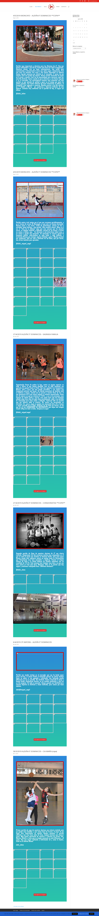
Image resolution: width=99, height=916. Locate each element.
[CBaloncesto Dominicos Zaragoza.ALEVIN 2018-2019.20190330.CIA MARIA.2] (19, 858)
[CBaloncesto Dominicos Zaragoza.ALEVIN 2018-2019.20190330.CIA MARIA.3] (19, 887)
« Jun (74, 42)
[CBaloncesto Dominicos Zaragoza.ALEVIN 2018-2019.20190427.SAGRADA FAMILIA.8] (19, 484)
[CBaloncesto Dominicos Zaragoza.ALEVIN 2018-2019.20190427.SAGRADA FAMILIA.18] (46, 455)
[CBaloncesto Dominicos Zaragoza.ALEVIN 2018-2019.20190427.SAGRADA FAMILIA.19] (60, 435)
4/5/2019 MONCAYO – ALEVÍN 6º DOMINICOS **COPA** (36, 15)
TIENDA (57, 6)
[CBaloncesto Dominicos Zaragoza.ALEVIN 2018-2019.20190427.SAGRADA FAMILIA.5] (33, 426)
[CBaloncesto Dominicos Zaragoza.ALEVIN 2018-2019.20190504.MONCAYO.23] (60, 276)
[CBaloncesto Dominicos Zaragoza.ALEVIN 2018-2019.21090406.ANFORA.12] (33, 732)
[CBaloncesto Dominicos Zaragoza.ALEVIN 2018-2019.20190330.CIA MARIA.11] (19, 868)
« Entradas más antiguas (18, 906)
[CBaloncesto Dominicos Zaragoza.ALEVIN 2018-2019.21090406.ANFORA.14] (33, 713)
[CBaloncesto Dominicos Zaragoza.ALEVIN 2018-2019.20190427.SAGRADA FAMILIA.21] (33, 445)
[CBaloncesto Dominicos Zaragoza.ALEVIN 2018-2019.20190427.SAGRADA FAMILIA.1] (33, 435)
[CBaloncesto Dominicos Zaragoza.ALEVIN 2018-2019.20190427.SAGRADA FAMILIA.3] (60, 426)
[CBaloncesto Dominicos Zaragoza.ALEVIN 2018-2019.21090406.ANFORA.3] (33, 703)
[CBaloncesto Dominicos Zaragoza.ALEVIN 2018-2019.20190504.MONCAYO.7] (33, 153)
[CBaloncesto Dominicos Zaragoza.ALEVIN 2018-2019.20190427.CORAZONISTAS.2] (19, 593)
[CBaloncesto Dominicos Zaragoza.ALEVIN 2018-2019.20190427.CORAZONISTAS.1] (19, 583)
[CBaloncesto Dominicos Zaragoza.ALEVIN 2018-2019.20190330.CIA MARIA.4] (60, 878)
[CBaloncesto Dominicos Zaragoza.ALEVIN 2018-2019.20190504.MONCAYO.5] (33, 114)
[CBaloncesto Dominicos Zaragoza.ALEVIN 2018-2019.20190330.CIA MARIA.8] (60, 868)
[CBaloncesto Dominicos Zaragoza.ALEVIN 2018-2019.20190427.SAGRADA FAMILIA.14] (46, 464)
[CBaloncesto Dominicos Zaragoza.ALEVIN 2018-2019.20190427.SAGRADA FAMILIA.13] (60, 464)
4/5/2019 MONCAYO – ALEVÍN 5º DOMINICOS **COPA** (36, 172)
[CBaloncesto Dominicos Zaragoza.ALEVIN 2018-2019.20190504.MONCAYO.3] (60, 114)
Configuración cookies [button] (83, 913)
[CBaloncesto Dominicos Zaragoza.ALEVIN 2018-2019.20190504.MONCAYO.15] (19, 143)
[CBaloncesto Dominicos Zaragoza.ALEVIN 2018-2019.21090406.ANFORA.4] (19, 703)
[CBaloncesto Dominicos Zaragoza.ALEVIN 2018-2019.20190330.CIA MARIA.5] (46, 878)
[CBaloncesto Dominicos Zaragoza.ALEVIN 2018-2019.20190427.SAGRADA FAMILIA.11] (33, 474)
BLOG (45, 6)
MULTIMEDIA (38, 6)
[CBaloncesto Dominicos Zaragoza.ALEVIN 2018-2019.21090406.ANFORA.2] (46, 703)
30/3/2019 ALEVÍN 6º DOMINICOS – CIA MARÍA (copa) (35, 751)
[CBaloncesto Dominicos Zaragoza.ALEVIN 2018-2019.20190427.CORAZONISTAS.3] (60, 583)
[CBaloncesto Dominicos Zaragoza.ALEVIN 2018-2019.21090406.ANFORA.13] (46, 713)
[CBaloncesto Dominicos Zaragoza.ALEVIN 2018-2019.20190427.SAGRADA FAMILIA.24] (19, 455)
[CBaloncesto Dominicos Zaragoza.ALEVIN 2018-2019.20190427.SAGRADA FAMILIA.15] (33, 464)
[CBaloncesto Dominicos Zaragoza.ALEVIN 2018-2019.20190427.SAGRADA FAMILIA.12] (19, 474)
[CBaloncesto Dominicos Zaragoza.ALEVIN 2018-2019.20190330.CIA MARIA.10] (33, 868)
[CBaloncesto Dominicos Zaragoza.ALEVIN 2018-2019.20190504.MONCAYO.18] (33, 133)
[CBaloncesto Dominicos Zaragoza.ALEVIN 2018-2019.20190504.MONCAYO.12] (60, 124)
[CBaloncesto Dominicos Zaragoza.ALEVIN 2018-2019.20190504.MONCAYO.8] (19, 153)
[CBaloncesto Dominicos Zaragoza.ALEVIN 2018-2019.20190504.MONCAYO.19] (46, 124)
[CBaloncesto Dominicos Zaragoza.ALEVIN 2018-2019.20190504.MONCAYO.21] (33, 276)
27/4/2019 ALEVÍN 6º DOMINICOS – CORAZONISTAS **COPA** (39, 503)
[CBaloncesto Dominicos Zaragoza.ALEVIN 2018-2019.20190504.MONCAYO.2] (19, 124)
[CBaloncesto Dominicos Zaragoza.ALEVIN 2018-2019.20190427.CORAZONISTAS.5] (33, 583)
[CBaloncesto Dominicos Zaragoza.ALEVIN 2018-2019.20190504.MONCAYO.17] (46, 133)
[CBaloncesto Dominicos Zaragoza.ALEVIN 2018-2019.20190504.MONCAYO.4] (46, 114)
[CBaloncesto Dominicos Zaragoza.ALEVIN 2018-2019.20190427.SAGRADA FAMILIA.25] (33, 455)
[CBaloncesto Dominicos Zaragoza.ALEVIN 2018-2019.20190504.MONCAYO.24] (19, 286)
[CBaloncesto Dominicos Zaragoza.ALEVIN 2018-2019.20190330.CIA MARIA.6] (33, 878)
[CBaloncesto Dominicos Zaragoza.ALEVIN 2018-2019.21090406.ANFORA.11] (19, 732)
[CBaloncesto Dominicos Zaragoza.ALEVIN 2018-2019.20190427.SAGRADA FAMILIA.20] (19, 445)
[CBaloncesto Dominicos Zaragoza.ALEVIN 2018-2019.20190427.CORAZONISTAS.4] (46, 583)
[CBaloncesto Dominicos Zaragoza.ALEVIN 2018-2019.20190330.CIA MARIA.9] (46, 868)
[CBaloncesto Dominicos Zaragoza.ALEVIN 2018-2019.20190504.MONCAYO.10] (46, 143)
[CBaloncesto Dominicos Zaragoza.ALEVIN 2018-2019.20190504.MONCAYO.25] (33, 286)
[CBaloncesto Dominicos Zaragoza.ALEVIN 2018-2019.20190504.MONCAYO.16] (60, 133)
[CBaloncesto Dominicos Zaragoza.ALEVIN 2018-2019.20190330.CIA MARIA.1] (33, 858)
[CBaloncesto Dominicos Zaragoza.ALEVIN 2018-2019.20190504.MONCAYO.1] (46, 267)
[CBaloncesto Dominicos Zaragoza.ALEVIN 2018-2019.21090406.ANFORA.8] (33, 722)
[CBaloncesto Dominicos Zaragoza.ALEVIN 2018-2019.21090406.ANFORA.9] (46, 722)
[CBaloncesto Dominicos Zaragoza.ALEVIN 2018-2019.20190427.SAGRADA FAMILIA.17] (60, 455)
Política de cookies (35, 910)
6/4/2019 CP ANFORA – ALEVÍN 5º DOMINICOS (32, 642)
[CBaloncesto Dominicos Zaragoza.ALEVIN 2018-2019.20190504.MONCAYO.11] (33, 143)
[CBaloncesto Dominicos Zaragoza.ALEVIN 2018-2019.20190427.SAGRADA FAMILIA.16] (19, 464)
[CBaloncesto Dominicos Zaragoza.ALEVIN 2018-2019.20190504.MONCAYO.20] (33, 124)
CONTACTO (63, 6)
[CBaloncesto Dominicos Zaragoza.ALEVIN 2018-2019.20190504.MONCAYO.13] (19, 133)
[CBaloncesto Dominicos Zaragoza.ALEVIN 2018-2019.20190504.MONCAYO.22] (46, 276)
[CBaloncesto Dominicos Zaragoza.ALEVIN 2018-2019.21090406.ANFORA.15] (19, 713)
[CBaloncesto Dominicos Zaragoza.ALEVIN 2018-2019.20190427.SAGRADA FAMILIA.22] (46, 445)
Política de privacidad (25, 910)
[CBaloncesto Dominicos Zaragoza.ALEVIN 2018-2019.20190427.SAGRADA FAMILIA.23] (60, 445)
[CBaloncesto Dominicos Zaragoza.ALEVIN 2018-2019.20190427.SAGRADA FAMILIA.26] (46, 435)
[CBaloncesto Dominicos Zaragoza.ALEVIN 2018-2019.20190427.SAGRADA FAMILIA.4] (46, 426)
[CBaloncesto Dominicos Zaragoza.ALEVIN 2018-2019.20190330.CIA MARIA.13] (46, 858)
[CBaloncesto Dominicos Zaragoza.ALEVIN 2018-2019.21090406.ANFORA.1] (60, 703)
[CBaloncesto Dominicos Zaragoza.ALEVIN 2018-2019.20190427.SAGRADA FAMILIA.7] (33, 484)
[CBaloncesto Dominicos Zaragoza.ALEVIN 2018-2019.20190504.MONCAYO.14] (46, 153)
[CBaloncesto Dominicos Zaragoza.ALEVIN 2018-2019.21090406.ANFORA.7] (19, 722)
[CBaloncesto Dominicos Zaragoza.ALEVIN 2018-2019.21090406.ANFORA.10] (60, 722)
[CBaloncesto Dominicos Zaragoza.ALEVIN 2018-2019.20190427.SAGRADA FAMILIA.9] (60, 474)
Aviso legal (15, 910)
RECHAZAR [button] (75, 913)
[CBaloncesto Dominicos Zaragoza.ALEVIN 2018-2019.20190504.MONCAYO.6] (19, 114)
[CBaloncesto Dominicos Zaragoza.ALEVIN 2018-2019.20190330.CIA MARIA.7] (19, 878)
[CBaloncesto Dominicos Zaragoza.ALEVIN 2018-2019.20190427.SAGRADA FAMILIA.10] (46, 474)
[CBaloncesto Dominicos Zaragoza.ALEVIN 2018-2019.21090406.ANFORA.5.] (46, 732)
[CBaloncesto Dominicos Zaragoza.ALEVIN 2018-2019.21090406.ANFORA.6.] (60, 713)
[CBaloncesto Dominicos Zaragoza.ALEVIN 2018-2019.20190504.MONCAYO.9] (60, 143)
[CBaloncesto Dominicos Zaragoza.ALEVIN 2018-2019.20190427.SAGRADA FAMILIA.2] (19, 435)
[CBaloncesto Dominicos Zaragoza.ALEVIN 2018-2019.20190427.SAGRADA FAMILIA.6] (19, 426)
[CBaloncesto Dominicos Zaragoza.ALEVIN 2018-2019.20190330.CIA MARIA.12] (60, 858)
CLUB (31, 6)
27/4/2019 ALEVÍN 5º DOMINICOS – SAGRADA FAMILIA (35, 334)
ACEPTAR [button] (91, 913)
